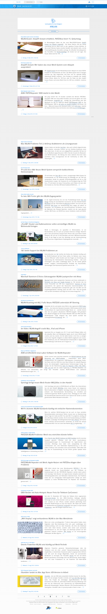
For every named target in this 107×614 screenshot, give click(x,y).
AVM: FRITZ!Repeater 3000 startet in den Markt (40, 93)
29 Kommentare (81, 565)
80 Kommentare (81, 455)
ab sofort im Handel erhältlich (68, 104)
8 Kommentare (81, 162)
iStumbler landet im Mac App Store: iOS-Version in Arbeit (44, 572)
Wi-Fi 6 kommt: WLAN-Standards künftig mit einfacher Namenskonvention (51, 409)
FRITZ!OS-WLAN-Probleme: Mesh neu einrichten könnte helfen (47, 435)
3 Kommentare (81, 591)
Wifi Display (67, 531)
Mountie (67, 203)
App (89, 2)
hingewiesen (48, 507)
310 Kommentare (81, 485)
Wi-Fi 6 (72, 423)
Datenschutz (68, 604)
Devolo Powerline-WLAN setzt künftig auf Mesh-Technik (44, 545)
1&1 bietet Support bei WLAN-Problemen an (39, 251)
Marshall (47, 280)
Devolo (71, 555)
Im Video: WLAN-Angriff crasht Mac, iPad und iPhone (43, 329)
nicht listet (78, 106)
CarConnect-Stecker (50, 498)
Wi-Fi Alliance (75, 419)
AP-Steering (58, 317)
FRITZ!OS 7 (77, 468)
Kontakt (93, 2)
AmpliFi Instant (51, 70)
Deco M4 (58, 175)
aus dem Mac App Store (79, 578)
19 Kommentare (81, 217)
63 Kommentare (81, 427)
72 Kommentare (81, 86)
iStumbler (47, 576)
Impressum (59, 604)
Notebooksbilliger (62, 52)
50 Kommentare (81, 375)
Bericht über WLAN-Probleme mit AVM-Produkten (62, 438)
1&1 (57, 254)
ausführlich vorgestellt (63, 505)
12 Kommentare (81, 57)
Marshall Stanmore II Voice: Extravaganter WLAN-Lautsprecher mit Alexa (51, 277)
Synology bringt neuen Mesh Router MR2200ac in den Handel (46, 383)
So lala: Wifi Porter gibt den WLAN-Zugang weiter (41, 196)
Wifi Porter (54, 205)
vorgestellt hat (58, 100)
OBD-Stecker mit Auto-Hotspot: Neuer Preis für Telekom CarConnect (49, 493)
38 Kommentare (81, 114)
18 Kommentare (81, 537)
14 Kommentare (81, 295)
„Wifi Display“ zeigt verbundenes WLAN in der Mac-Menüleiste (47, 519)
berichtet (63, 147)
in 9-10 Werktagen (80, 108)
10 (68, 597)
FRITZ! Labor (82, 306)
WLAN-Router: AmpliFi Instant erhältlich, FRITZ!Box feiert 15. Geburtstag (51, 39)
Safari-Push (74, 604)
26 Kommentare (81, 243)
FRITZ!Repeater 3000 (75, 102)
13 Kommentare (81, 189)
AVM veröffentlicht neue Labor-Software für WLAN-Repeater (46, 353)
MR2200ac (61, 388)
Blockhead (47, 203)
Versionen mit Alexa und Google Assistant (57, 282)
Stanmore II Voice (80, 284)
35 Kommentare (81, 269)
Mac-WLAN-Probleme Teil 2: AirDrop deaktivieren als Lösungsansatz (49, 144)
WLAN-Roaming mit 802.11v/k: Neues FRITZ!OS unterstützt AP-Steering (50, 303)
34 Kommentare (81, 321)
